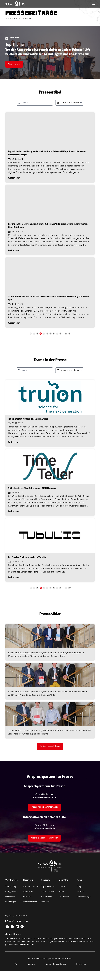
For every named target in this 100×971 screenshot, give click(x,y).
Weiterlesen (14, 64)
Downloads (10, 897)
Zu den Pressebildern (50, 746)
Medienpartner (30, 902)
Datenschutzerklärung (56, 964)
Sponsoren (28, 892)
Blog (79, 887)
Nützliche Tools (48, 892)
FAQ (15, 964)
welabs (68, 959)
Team (61, 892)
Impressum (81, 964)
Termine (80, 892)
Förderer (27, 897)
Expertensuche (48, 887)
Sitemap (32, 964)
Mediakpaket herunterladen (44, 838)
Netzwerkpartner (31, 887)
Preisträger (10, 902)
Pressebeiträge (84, 897)
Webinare (45, 902)
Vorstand (63, 887)
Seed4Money (47, 897)
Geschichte (64, 897)
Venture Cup (11, 887)
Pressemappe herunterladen (44, 807)
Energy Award (11, 892)
